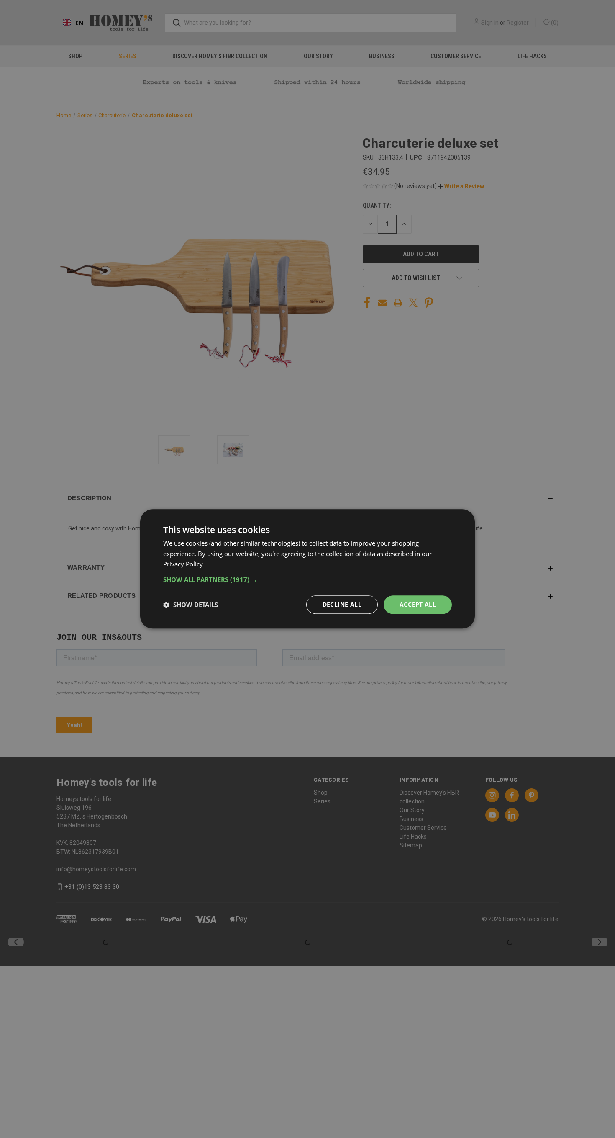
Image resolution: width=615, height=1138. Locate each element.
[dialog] (307, 568)
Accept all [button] (418, 604)
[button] (307, 579)
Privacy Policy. (184, 564)
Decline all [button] (342, 604)
